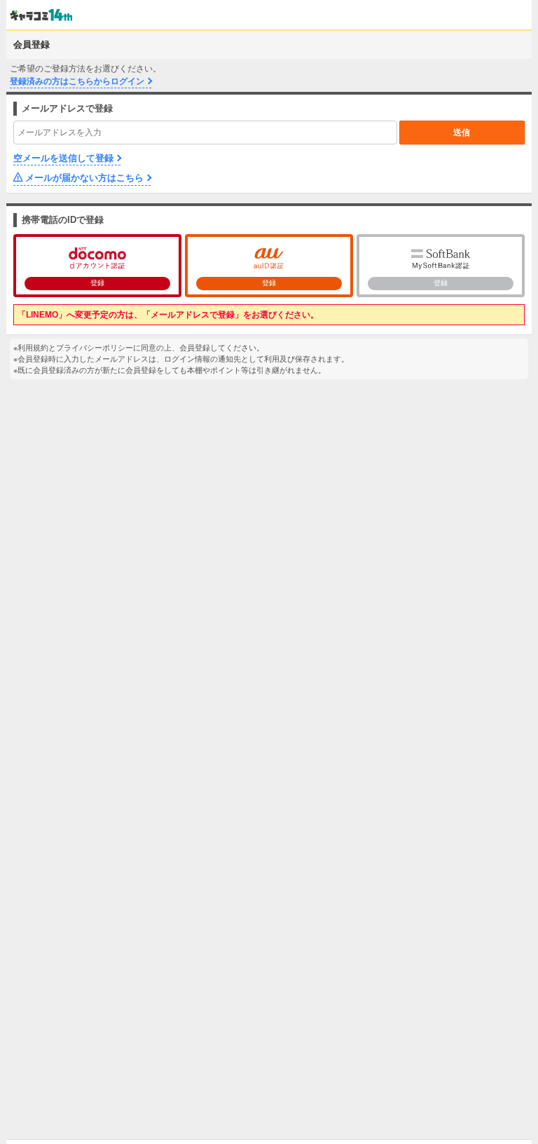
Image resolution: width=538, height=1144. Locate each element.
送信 (461, 132)
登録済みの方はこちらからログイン (77, 81)
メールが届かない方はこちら (84, 177)
